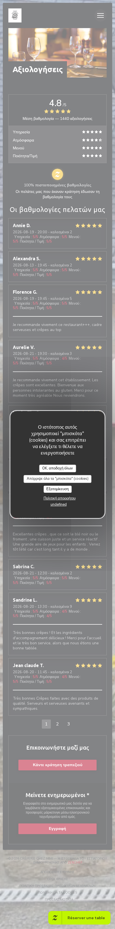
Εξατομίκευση (57, 489)
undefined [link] (59, 504)
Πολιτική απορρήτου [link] (60, 498)
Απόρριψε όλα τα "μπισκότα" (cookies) (57, 478)
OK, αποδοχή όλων (57, 468)
